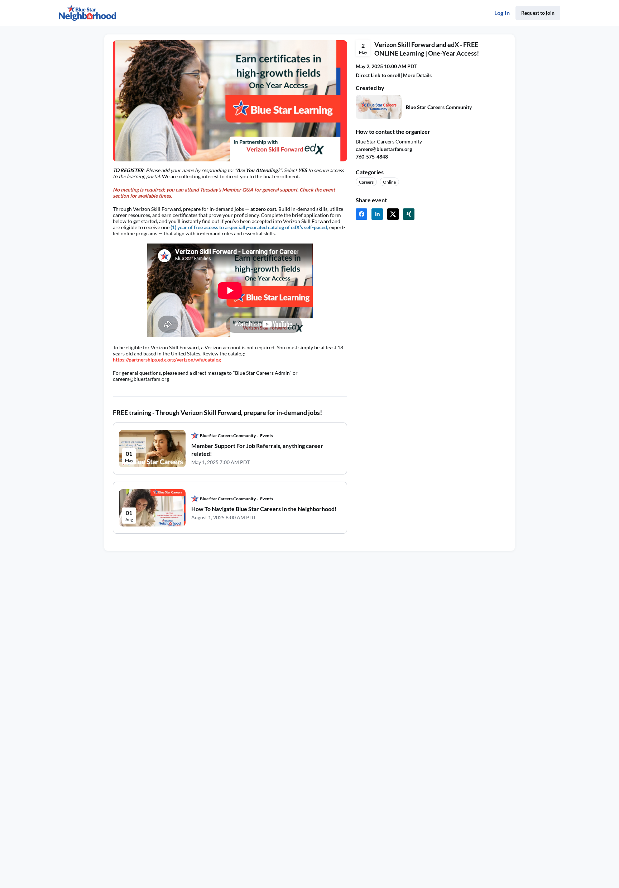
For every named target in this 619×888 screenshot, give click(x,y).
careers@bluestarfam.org (384, 149)
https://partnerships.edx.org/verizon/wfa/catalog (167, 359)
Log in (502, 12)
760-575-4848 (372, 156)
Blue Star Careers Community (439, 107)
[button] (361, 214)
